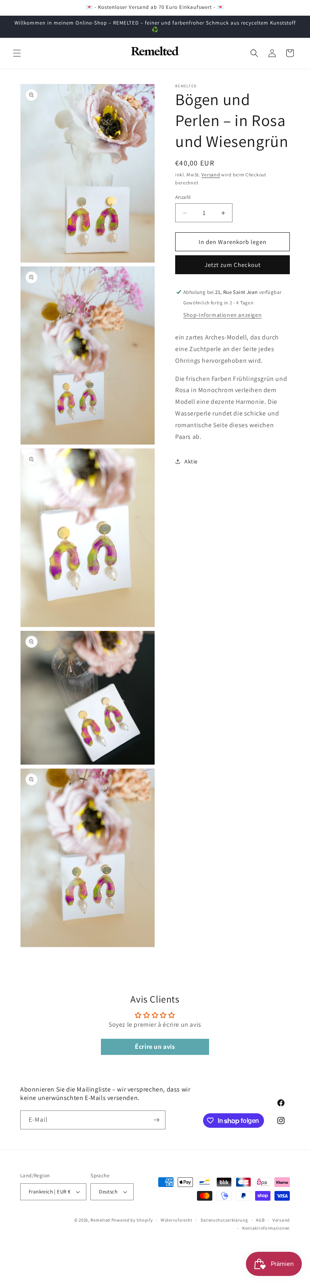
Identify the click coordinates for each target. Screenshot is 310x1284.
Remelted (100, 1220)
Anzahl (183, 197)
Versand (210, 175)
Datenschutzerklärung (224, 1220)
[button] (17, 53)
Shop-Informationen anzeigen (222, 314)
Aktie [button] (191, 461)
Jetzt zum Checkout (233, 265)
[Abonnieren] (156, 1119)
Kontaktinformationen (266, 1228)
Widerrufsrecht (177, 1220)
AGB (260, 1220)
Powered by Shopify (132, 1220)
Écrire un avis (155, 1046)
